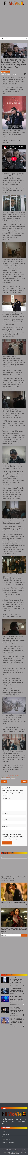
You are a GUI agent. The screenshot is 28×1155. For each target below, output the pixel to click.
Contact (4, 1137)
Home (3, 1131)
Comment (6, 798)
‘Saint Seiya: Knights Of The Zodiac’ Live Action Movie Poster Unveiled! (16, 990)
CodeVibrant (14, 1151)
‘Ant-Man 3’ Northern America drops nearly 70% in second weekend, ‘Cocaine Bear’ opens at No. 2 (17, 999)
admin (14, 74)
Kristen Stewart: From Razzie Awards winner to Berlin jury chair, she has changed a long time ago (17, 1021)
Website (5, 826)
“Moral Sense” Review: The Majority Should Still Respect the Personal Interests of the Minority (14, 903)
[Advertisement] (14, 21)
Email (4, 820)
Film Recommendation (13, 775)
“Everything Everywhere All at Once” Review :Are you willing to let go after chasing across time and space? (14, 929)
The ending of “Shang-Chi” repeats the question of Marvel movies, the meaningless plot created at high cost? (24, 781)
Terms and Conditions (8, 1142)
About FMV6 (5, 1134)
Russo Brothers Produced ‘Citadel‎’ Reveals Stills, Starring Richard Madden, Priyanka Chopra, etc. (17, 1010)
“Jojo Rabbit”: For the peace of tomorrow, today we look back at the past (14, 877)
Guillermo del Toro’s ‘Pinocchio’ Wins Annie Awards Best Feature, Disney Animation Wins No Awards (16, 981)
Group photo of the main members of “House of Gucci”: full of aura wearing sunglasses (5, 781)
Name (4, 813)
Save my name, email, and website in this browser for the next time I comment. (13, 837)
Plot (13, 777)
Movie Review (5, 72)
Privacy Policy (6, 1139)
